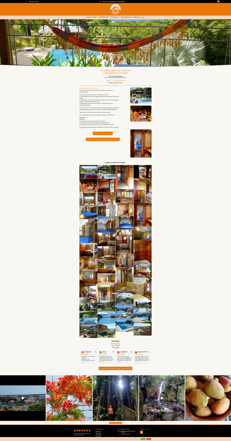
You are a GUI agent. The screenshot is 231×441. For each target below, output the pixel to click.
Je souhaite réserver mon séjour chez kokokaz (102, 139)
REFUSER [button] (148, 439)
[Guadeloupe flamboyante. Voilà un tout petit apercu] (69, 398)
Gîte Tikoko (98, 433)
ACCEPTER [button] (143, 439)
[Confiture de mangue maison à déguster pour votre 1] (208, 398)
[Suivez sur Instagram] (218, 1)
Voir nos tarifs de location (102, 133)
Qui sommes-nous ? (104, 17)
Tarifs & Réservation (125, 17)
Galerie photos (137, 17)
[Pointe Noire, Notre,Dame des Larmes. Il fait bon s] (115, 398)
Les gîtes (94, 17)
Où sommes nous (114, 17)
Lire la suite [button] (84, 362)
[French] (143, 18)
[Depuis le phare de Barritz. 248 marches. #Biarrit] (23, 398)
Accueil (89, 17)
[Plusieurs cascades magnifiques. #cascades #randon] (162, 398)
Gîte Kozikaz (98, 431)
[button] (151, 357)
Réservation (98, 436)
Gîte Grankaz (99, 434)
